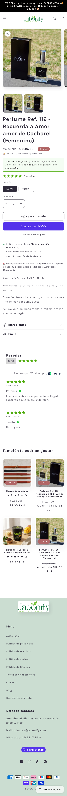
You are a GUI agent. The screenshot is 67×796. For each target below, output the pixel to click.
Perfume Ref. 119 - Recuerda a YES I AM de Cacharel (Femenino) (49, 494)
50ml (9, 188)
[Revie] (54, 373)
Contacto (11, 682)
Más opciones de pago (34, 234)
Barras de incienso (17, 491)
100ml (26, 188)
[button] (4, 19)
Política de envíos (17, 659)
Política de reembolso (19, 651)
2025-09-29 (12, 416)
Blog (9, 690)
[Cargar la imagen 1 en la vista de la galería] (13, 103)
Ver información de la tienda (23, 256)
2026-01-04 (12, 385)
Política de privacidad (19, 643)
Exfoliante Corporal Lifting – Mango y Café (17, 551)
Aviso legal (13, 635)
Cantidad (8, 196)
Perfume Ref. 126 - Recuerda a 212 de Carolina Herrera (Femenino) (49, 554)
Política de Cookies (18, 666)
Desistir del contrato (19, 698)
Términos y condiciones (20, 674)
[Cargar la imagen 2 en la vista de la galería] (33, 103)
